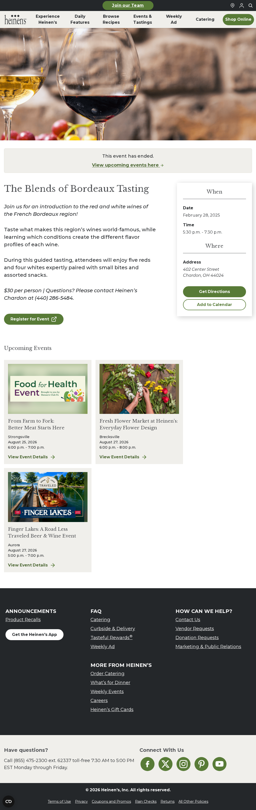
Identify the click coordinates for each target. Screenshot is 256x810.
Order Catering (107, 673)
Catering (100, 619)
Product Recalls (23, 619)
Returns (167, 801)
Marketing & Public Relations (208, 646)
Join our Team (128, 5)
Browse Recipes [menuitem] (111, 19)
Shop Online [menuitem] (238, 19)
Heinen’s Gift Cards (112, 709)
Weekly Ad (102, 646)
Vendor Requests (195, 628)
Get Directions (214, 291)
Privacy (81, 801)
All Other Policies (193, 801)
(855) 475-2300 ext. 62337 (42, 760)
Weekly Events (107, 691)
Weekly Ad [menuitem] (174, 19)
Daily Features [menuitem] (80, 19)
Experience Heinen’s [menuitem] (48, 19)
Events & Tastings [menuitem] (142, 19)
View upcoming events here (126, 165)
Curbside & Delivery (112, 628)
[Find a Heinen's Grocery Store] (232, 5)
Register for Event (29, 319)
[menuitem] (15, 19)
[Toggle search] (250, 5)
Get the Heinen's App (34, 634)
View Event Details (48, 457)
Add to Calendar (214, 304)
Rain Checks (145, 801)
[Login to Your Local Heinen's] (241, 5)
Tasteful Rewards (111, 637)
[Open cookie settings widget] (8, 802)
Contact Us (188, 619)
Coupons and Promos (111, 801)
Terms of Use (59, 801)
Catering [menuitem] (205, 19)
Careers (99, 700)
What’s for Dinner (110, 682)
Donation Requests (197, 637)
